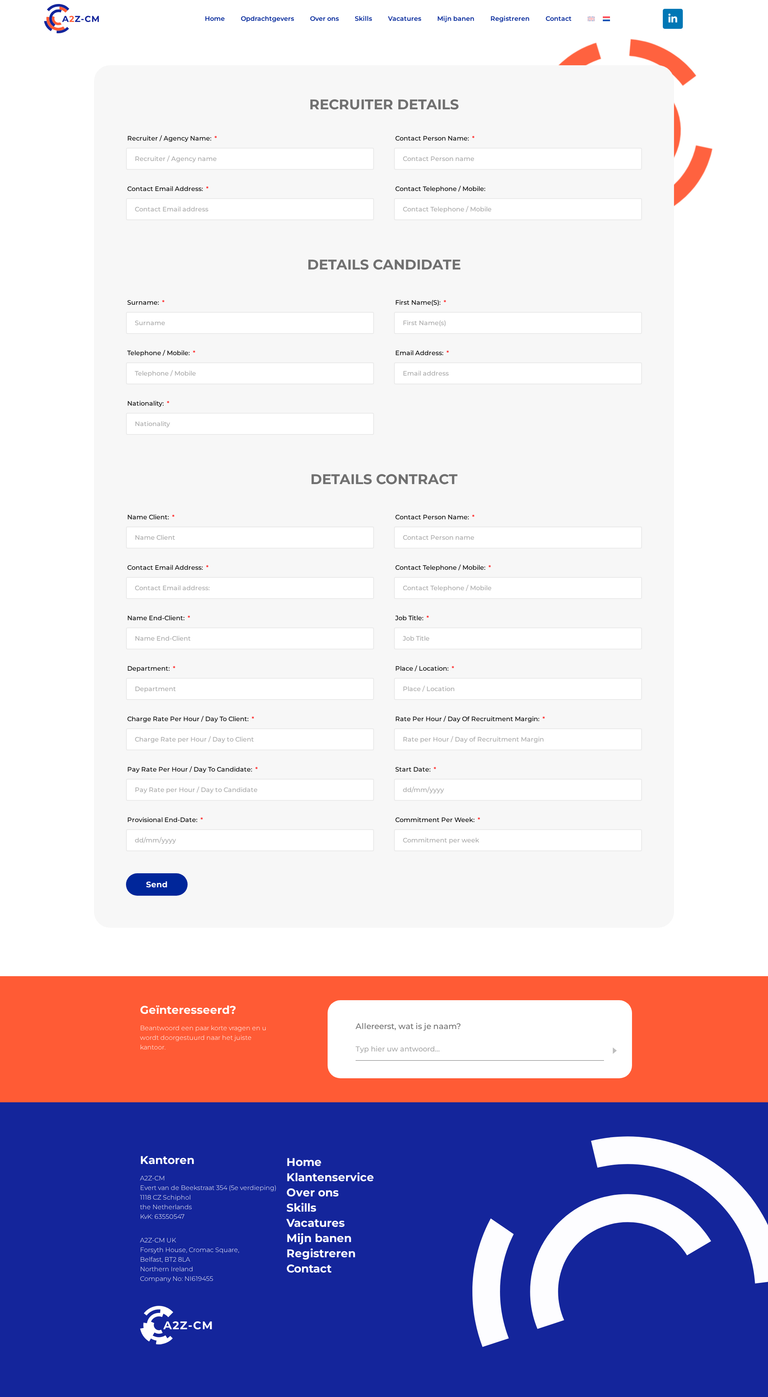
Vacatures (404, 18)
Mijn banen (455, 18)
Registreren (510, 18)
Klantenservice (330, 1177)
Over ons (324, 18)
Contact (559, 18)
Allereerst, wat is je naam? (408, 1026)
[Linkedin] (673, 19)
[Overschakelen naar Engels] (587, 19)
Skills (363, 18)
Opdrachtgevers (267, 18)
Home (215, 18)
